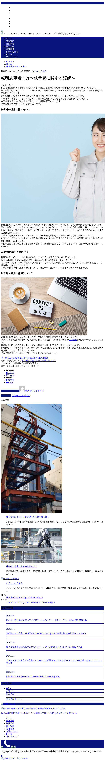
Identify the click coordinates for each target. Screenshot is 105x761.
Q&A (8, 688)
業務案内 (15, 10)
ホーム (14, 8)
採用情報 (15, 13)
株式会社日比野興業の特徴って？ (21, 566)
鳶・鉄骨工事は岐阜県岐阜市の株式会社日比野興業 (24, 358)
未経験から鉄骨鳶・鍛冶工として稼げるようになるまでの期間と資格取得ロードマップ (46, 633)
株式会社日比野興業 (34, 391)
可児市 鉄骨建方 (14, 583)
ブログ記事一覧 (13, 699)
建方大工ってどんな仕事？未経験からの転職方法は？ (30, 602)
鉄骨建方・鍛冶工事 (15, 66)
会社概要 (15, 18)
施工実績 (15, 16)
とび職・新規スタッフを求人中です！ (39, 360)
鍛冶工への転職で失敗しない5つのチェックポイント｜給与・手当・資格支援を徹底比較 (46, 620)
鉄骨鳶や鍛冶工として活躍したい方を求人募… (27, 517)
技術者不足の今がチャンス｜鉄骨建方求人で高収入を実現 (33, 676)
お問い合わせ (17, 21)
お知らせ (10, 691)
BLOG (14, 24)
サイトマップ (17, 26)
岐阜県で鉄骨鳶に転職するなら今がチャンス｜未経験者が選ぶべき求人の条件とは (44, 647)
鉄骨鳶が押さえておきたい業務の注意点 (24, 597)
